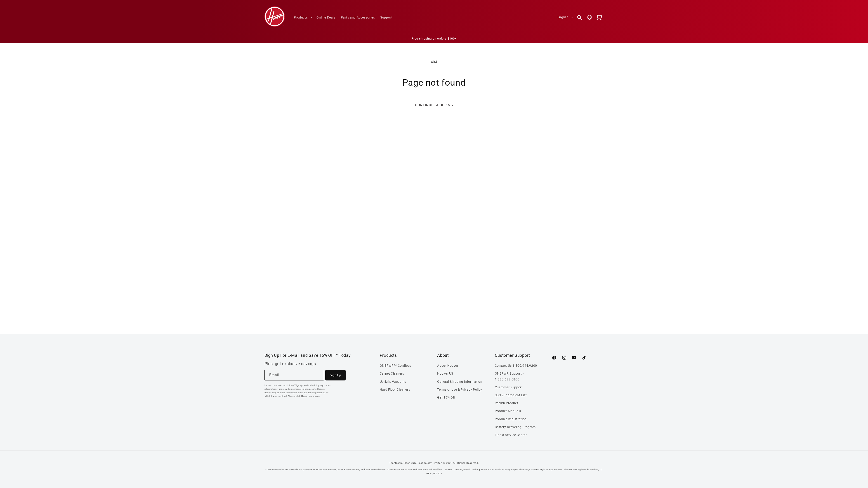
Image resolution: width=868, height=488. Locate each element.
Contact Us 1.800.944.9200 (516, 365)
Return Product (506, 403)
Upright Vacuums (393, 381)
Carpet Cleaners (392, 373)
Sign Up (335, 375)
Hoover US (445, 373)
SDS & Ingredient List (511, 395)
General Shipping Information (459, 381)
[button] (302, 17)
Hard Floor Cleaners (395, 389)
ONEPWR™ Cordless (395, 365)
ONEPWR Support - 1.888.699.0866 (509, 376)
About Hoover (447, 365)
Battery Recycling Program (515, 427)
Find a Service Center (511, 435)
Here (303, 396)
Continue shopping (434, 105)
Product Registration (511, 419)
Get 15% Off (446, 397)
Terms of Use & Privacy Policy (459, 389)
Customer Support (509, 387)
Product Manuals (508, 411)
